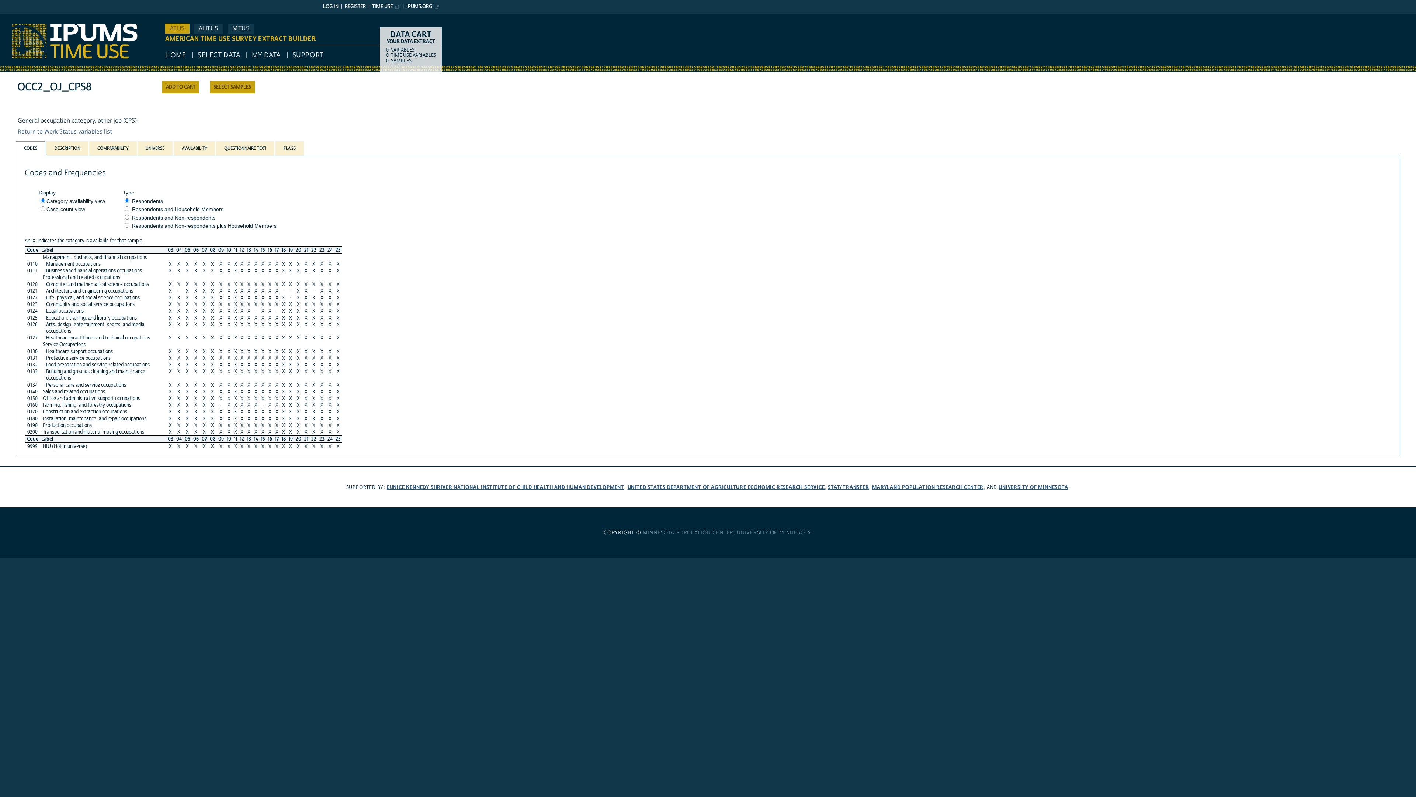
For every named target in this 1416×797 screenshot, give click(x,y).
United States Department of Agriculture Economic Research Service (726, 487)
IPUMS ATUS (16, 17)
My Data (266, 55)
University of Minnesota (1033, 487)
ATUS (177, 28)
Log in (331, 6)
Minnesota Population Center (688, 532)
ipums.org (419, 6)
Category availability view (75, 201)
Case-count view (65, 209)
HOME (175, 55)
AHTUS (208, 28)
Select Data (219, 55)
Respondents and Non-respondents (173, 218)
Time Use (382, 6)
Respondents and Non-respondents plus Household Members (204, 226)
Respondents (147, 201)
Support (308, 55)
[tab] (30, 148)
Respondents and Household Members (177, 209)
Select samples (232, 87)
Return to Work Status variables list (65, 131)
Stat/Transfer (848, 487)
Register (355, 6)
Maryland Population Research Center (927, 487)
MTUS (240, 28)
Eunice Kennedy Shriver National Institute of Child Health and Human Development (505, 487)
